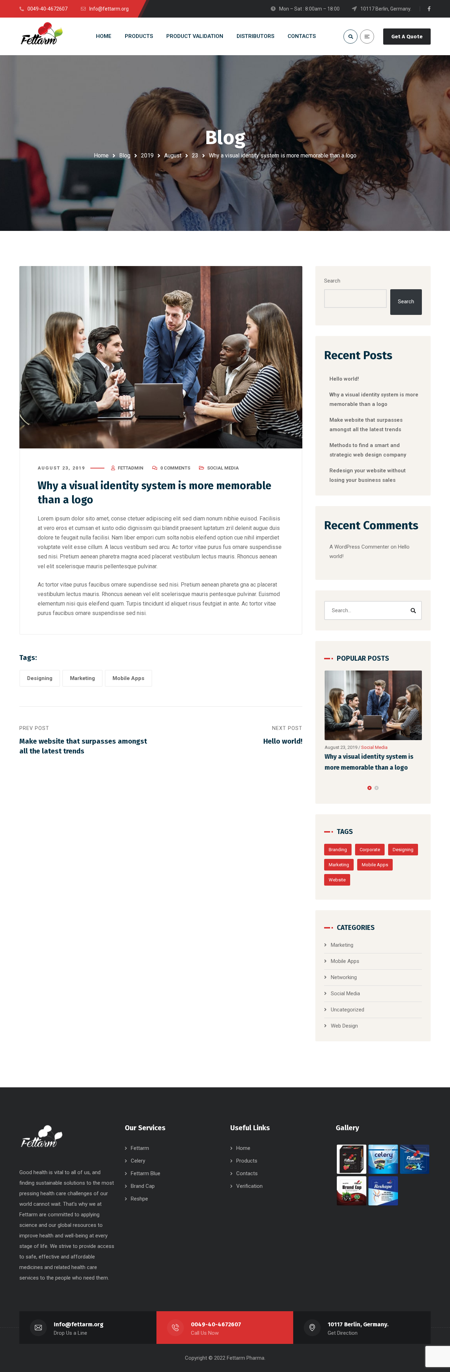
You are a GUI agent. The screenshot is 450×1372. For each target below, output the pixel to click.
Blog (124, 155)
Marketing (82, 678)
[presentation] (327, 788)
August (172, 155)
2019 (147, 155)
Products (246, 1161)
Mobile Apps (128, 678)
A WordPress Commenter (359, 547)
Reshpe (139, 1199)
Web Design (344, 1026)
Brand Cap (143, 1186)
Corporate (370, 849)
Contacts (247, 1173)
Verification (249, 1186)
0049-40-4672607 (216, 1324)
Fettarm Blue (145, 1173)
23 (195, 155)
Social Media (223, 468)
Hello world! (344, 379)
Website (337, 879)
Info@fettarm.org (78, 1324)
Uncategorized (347, 1010)
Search (332, 281)
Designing (39, 678)
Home (101, 155)
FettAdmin (130, 468)
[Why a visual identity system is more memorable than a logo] (373, 705)
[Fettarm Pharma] (41, 36)
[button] (369, 788)
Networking (344, 977)
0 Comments (175, 468)
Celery (138, 1161)
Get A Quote (407, 36)
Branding (338, 849)
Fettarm (140, 1148)
